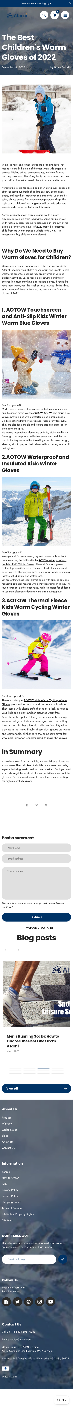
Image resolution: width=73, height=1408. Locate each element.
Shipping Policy (11, 1202)
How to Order (10, 1178)
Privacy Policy (10, 1190)
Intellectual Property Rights (18, 1214)
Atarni (14, 1376)
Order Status (9, 1130)
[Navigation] (65, 15)
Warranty (7, 1124)
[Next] (18, 950)
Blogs (5, 1136)
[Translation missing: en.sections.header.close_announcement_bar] (70, 3)
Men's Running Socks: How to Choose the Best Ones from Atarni (33, 1041)
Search (6, 1172)
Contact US (8, 1148)
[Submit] (62, 1259)
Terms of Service (12, 1208)
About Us (7, 1142)
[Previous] (6, 950)
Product (6, 1118)
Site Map (7, 1220)
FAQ (4, 1184)
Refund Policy (10, 1196)
